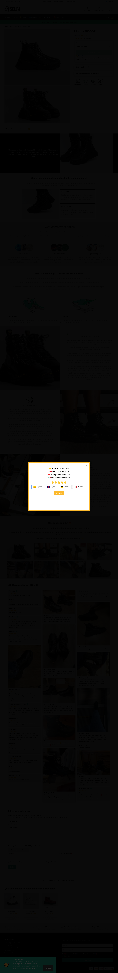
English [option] (53, 487)
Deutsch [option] (66, 487)
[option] (51, 487)
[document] (59, 486)
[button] (86, 466)
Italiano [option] (80, 487)
